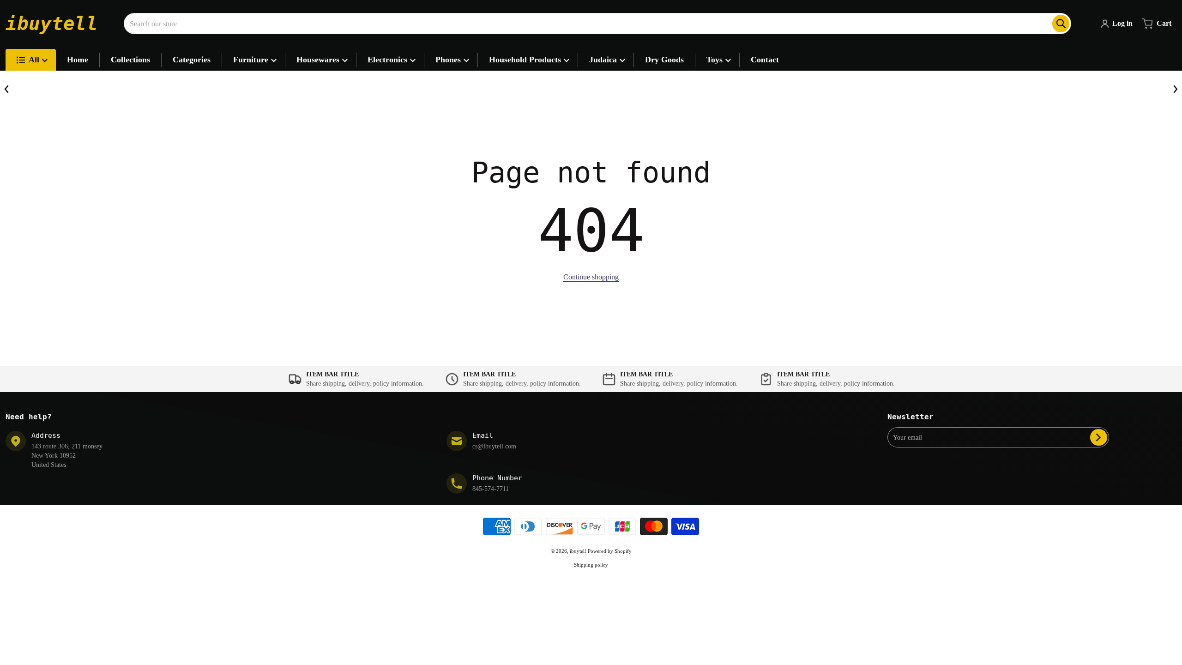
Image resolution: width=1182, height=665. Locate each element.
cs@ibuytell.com (494, 446)
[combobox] (597, 23)
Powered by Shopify (610, 551)
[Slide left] (7, 89)
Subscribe (1098, 437)
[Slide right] (1175, 89)
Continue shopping (591, 277)
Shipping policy (591, 565)
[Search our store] (1060, 23)
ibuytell (578, 551)
